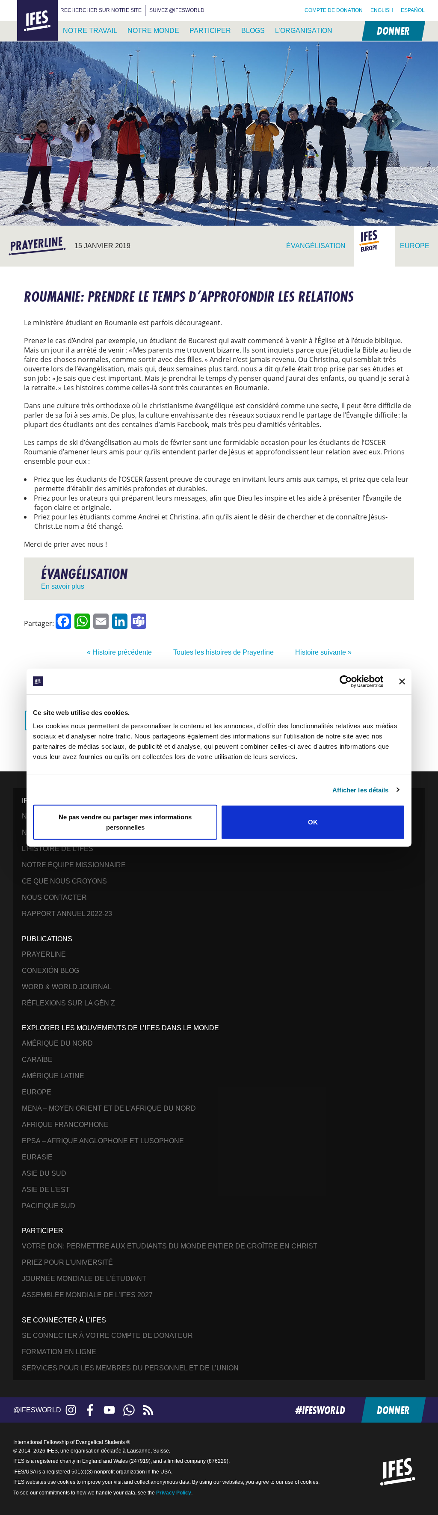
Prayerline (44, 954)
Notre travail (90, 30)
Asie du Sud (44, 1173)
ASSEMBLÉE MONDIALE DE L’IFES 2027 (87, 1295)
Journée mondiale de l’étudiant (84, 1278)
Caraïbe (37, 1059)
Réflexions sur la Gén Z (68, 1003)
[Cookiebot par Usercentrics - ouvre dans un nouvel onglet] (345, 681)
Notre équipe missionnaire (74, 865)
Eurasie (37, 1157)
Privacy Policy (173, 1493)
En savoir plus (62, 586)
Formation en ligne (59, 1351)
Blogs (253, 30)
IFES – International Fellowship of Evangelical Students (37, 21)
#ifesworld (320, 1409)
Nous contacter (54, 897)
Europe (36, 1092)
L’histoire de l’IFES (57, 848)
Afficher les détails (360, 789)
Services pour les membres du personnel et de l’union (130, 1368)
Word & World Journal (67, 986)
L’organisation (303, 30)
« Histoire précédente (119, 652)
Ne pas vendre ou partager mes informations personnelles (125, 822)
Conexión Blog (50, 970)
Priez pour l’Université (67, 1262)
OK (313, 822)
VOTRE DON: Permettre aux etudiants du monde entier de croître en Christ (169, 1246)
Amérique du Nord (57, 1043)
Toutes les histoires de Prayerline (223, 652)
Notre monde (153, 30)
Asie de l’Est (46, 1189)
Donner (392, 30)
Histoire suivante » (323, 652)
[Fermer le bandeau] (402, 681)
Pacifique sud (48, 1206)
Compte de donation (334, 10)
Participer (210, 30)
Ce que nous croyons (64, 881)
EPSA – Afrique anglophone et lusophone (103, 1140)
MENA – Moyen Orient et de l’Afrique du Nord (109, 1108)
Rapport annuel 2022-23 (67, 913)
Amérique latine (53, 1075)
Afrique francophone (65, 1124)
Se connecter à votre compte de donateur (107, 1335)
